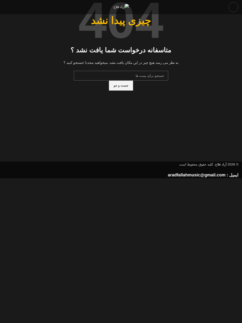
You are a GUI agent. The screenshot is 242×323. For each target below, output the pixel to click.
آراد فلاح (221, 164)
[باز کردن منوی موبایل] (233, 7)
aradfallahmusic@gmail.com (196, 175)
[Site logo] (121, 7)
